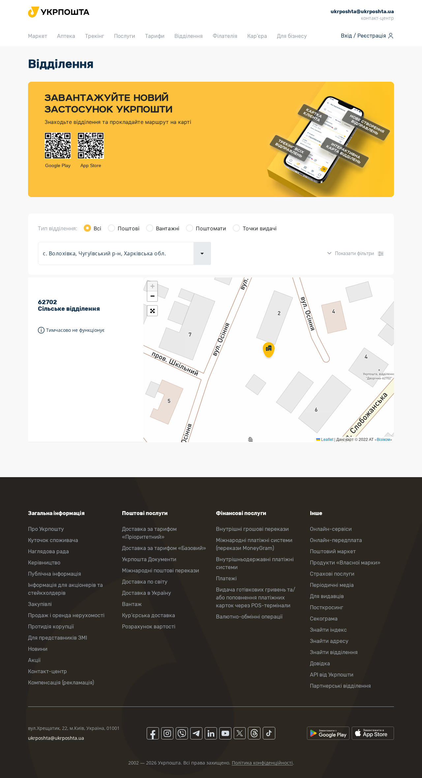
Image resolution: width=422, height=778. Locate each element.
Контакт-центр (47, 671)
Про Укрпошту (46, 529)
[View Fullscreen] (152, 311)
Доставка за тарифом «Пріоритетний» (149, 533)
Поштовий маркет (333, 551)
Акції (34, 660)
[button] (268, 350)
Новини (37, 649)
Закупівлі (40, 604)
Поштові (128, 228)
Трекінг (94, 36)
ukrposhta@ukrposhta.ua (56, 738)
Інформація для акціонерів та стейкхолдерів (65, 589)
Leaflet (326, 439)
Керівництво (44, 563)
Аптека (66, 36)
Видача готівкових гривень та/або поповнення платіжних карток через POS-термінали (255, 598)
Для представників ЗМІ (57, 638)
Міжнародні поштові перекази (160, 570)
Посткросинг (326, 607)
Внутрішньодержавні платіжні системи (255, 563)
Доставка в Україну (146, 593)
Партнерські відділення (340, 686)
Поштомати (211, 228)
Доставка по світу (144, 582)
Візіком (383, 439)
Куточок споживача (53, 540)
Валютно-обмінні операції (249, 617)
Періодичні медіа (332, 585)
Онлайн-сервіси (331, 529)
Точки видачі (260, 228)
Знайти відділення (334, 652)
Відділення (188, 36)
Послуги (124, 36)
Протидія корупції (51, 626)
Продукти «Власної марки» (345, 563)
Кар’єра (257, 36)
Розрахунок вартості (148, 626)
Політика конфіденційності (262, 763)
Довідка (320, 663)
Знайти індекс (328, 630)
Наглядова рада (48, 551)
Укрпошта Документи (149, 559)
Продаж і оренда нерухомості (66, 615)
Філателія (225, 36)
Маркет (37, 36)
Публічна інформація (54, 574)
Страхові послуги (332, 574)
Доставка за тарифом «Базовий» (164, 548)
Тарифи (155, 36)
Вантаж (132, 604)
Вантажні (167, 228)
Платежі (226, 578)
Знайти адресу (329, 641)
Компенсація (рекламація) (61, 682)
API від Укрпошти (331, 675)
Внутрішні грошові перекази (252, 529)
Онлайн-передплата (336, 540)
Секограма (324, 619)
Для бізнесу (292, 36)
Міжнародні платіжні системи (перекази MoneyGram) (254, 544)
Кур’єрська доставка (148, 615)
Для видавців (327, 596)
